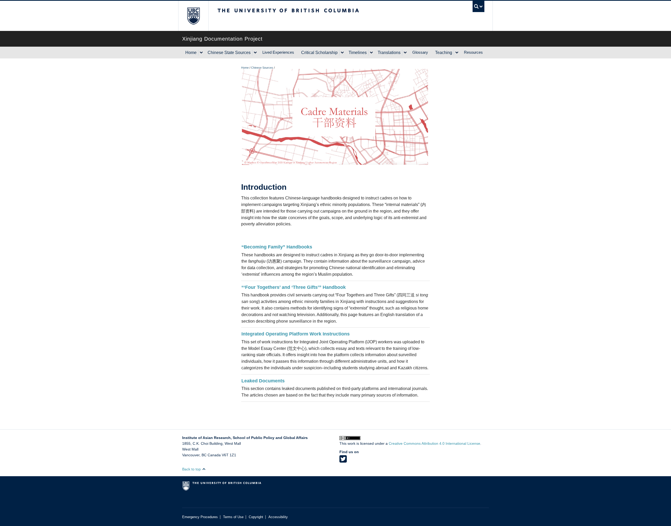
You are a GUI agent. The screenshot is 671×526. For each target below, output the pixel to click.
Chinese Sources (262, 67)
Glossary (420, 52)
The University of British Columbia (193, 16)
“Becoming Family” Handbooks (276, 247)
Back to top (192, 469)
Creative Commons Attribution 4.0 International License (434, 443)
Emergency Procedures (200, 517)
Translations (389, 52)
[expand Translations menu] (405, 53)
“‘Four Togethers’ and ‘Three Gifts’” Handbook (293, 287)
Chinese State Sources (229, 52)
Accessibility (278, 517)
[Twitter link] (343, 461)
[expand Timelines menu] (371, 53)
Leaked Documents (263, 380)
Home (191, 52)
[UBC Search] (478, 6)
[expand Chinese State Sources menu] (255, 53)
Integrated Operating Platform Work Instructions (295, 334)
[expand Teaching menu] (457, 53)
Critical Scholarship (319, 52)
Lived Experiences (278, 52)
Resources (473, 52)
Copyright (256, 517)
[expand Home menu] (201, 53)
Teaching (443, 52)
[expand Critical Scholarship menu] (342, 53)
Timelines (358, 52)
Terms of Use (233, 517)
